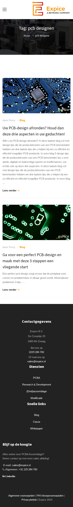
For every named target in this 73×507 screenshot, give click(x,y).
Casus (36, 421)
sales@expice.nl (36, 361)
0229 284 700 (36, 352)
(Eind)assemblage (36, 391)
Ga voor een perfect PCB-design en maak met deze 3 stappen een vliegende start (32, 260)
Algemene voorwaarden (21, 495)
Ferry (12, 120)
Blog (22, 120)
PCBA (36, 377)
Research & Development (36, 384)
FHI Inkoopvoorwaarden (50, 495)
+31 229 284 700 (28, 469)
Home (27, 35)
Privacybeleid (29, 499)
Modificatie (36, 398)
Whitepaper (36, 428)
